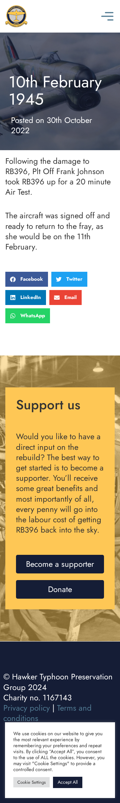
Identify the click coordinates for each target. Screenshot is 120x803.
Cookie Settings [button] (31, 782)
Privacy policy (26, 708)
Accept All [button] (68, 782)
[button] (26, 279)
